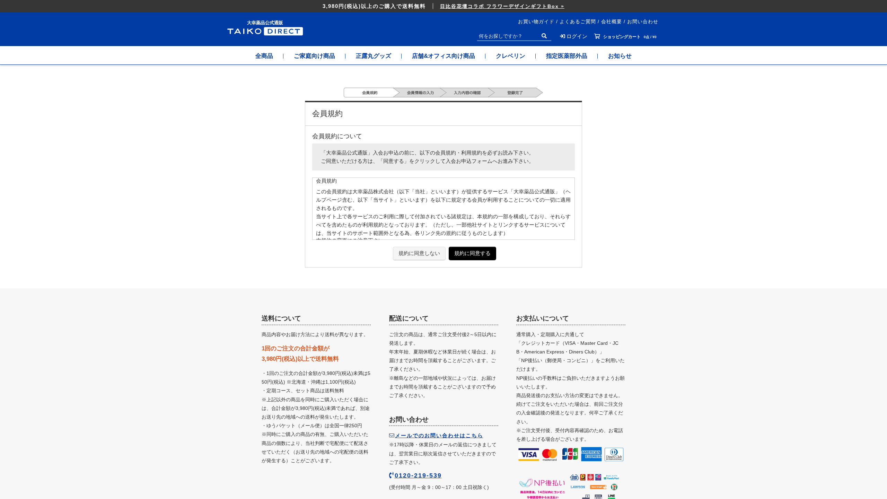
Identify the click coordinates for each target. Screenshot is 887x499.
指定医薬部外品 (566, 56)
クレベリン (510, 56)
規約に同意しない (419, 253)
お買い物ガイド (536, 21)
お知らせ (620, 56)
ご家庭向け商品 (314, 56)
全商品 (264, 56)
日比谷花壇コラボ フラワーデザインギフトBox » (502, 6)
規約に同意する (472, 253)
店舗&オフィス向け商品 (443, 56)
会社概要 (611, 21)
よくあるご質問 (578, 21)
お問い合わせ (642, 21)
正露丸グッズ (373, 56)
